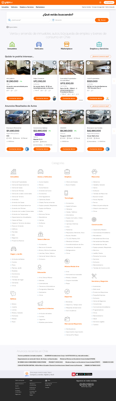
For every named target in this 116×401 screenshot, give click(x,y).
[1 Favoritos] (7, 63)
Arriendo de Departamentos (21, 205)
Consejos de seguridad (98, 7)
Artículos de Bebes (18, 259)
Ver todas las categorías (48, 384)
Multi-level (96, 289)
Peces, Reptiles (98, 199)
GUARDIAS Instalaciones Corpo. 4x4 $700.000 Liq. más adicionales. (67, 355)
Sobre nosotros (19, 383)
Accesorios (43, 194)
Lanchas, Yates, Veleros (47, 253)
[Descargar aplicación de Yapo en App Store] (80, 374)
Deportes (68, 297)
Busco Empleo (70, 185)
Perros (95, 202)
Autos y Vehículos (45, 177)
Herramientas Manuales (101, 241)
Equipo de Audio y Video (74, 218)
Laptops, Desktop (72, 224)
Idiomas (41, 280)
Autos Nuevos (43, 188)
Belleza (13, 299)
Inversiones (97, 286)
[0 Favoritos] (61, 63)
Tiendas (47, 387)
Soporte (17, 388)
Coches (41, 316)
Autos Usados (43, 182)
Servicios (96, 259)
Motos (41, 185)
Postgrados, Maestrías (46, 289)
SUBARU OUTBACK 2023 (92, 365)
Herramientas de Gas (100, 244)
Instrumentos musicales (74, 274)
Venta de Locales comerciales (22, 194)
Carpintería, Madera (99, 230)
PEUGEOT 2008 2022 (56, 362)
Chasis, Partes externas (47, 202)
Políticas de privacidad (33, 388)
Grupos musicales (72, 280)
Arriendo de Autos (45, 191)
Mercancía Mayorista (73, 324)
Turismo (95, 325)
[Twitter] (86, 384)
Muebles (14, 271)
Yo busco (42, 259)
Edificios (14, 229)
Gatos (95, 188)
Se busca (15, 277)
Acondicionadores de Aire (74, 244)
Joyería (14, 307)
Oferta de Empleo (72, 182)
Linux (68, 227)
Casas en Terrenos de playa (21, 223)
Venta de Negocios (99, 301)
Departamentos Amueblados (21, 217)
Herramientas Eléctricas (101, 238)
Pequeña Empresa (99, 295)
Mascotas (96, 177)
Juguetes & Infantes (46, 308)
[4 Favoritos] (61, 112)
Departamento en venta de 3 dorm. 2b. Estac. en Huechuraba (37, 359)
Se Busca (42, 223)
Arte (67, 272)
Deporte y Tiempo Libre (74, 305)
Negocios (15, 238)
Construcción (97, 224)
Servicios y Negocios (100, 281)
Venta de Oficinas (18, 191)
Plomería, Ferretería (99, 256)
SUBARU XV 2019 (108, 362)
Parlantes (69, 230)
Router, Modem (71, 235)
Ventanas (15, 283)
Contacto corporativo (18, 391)
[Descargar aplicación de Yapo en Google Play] (88, 374)
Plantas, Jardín (17, 268)
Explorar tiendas (86, 7)
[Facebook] (80, 384)
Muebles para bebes (46, 322)
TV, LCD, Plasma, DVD (73, 238)
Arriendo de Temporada (20, 214)
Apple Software (71, 206)
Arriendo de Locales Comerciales (23, 211)
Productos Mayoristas (100, 292)
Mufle (41, 211)
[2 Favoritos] (88, 63)
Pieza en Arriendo (18, 226)
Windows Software (72, 241)
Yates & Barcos (44, 239)
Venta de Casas (17, 188)
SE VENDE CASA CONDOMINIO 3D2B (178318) (32, 362)
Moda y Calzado (17, 313)
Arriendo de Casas (18, 202)
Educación (42, 272)
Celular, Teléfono (71, 212)
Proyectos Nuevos (18, 241)
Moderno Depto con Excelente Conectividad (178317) (83, 362)
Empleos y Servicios (27, 7)
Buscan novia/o (98, 197)
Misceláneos (97, 235)
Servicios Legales (98, 322)
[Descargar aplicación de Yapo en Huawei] (74, 374)
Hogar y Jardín (16, 254)
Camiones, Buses (44, 199)
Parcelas (15, 232)
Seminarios (42, 292)
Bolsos (14, 304)
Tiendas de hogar (18, 280)
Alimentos (96, 182)
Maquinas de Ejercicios (73, 308)
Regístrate (18, 394)
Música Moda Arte (72, 266)
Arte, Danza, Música (45, 277)
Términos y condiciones (33, 384)
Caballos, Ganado (99, 185)
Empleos (68, 177)
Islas (13, 235)
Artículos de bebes (45, 313)
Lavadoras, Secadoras (73, 247)
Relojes (14, 319)
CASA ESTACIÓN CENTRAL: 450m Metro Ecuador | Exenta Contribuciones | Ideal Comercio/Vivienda (50, 365)
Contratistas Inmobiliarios (101, 233)
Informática (70, 215)
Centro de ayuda (109, 7)
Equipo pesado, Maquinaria (48, 205)
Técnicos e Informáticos (47, 286)
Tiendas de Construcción (101, 268)
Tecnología (69, 198)
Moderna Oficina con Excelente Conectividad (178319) (77, 359)
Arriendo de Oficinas (19, 208)
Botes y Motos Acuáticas (47, 250)
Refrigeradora (70, 250)
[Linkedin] (89, 384)
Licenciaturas (43, 283)
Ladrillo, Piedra (98, 253)
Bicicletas (69, 302)
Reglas (31, 395)
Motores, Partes (44, 214)
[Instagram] (83, 384)
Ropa (13, 322)
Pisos (13, 265)
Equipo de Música (45, 208)
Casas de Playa (17, 220)
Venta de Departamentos (20, 185)
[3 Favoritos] (34, 63)
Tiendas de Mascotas (100, 194)
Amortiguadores (44, 197)
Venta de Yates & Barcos (47, 256)
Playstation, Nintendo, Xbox (75, 233)
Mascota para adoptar (100, 205)
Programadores (98, 310)
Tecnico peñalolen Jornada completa (30, 355)
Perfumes (15, 316)
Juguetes (42, 319)
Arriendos (15, 199)
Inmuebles (5, 7)
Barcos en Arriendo (45, 247)
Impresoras (70, 221)
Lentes (14, 310)
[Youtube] (92, 384)
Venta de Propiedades (19, 182)
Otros (14, 286)
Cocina (14, 262)
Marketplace (40, 7)
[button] (27, 67)
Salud (95, 319)
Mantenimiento (98, 265)
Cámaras (69, 209)
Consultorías (97, 304)
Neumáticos (43, 217)
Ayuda (16, 386)
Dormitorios (16, 274)
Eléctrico (96, 250)
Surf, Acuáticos (71, 311)
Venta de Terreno (18, 197)
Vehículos (14, 7)
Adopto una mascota (100, 208)
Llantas (41, 220)
